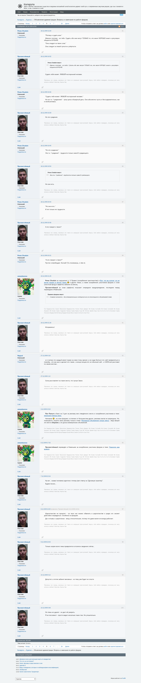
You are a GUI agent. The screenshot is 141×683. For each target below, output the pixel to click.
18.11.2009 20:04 (46, 202)
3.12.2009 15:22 (46, 409)
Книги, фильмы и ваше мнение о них (31, 663)
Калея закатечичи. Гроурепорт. (29, 672)
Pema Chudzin (23, 31)
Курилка (29, 20)
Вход (61, 12)
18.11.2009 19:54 (46, 166)
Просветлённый (24, 56)
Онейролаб (23, 669)
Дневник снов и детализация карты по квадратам (35, 659)
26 (62, 23)
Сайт (19, 87)
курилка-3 (23, 665)
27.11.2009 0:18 (45, 355)
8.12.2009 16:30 (46, 509)
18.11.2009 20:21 (46, 255)
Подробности (22, 37)
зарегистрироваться (116, 23)
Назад (28, 23)
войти (106, 23)
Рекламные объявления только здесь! (95, 420)
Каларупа (29, 4)
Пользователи (34, 12)
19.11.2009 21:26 (46, 323)
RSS (122, 26)
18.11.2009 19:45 (46, 145)
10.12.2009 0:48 (46, 608)
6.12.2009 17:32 (46, 442)
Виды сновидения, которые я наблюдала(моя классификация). (39, 667)
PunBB (124, 678)
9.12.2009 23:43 (46, 542)
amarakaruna (22, 276)
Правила (44, 12)
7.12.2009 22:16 (46, 476)
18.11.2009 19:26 (46, 92)
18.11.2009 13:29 (46, 31)
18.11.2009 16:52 (46, 56)
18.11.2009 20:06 (46, 222)
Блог (19, 12)
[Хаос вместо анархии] (20, 6)
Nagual (20, 355)
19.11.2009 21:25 (46, 276)
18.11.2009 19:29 (46, 113)
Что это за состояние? (27, 661)
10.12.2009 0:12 (46, 575)
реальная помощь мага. (53, 415)
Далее (67, 23)
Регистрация (54, 12)
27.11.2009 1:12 (45, 376)
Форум (25, 12)
